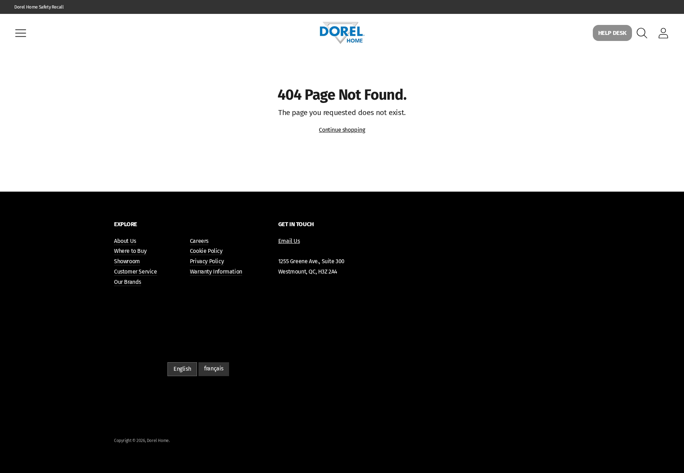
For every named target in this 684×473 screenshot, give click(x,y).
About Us (125, 241)
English (182, 368)
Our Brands (127, 282)
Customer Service (135, 271)
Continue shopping (342, 129)
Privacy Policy (207, 261)
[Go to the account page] (663, 33)
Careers (199, 241)
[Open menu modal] (21, 33)
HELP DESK (612, 33)
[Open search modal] (642, 33)
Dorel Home (158, 440)
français (213, 368)
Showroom (127, 261)
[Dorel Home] (342, 33)
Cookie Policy (206, 251)
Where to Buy (130, 251)
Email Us (289, 241)
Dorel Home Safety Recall (38, 7)
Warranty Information (216, 271)
